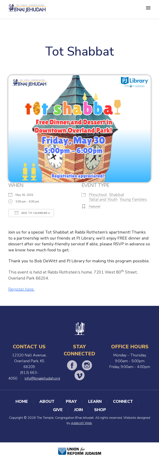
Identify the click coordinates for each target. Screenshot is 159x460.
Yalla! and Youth (103, 199)
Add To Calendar (33, 213)
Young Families (133, 199)
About (46, 401)
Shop (100, 410)
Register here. (21, 289)
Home (22, 401)
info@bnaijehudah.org (42, 378)
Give (58, 410)
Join (78, 410)
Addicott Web (81, 423)
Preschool (98, 194)
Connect (123, 401)
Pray (71, 401)
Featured (94, 206)
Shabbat (116, 194)
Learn (95, 401)
